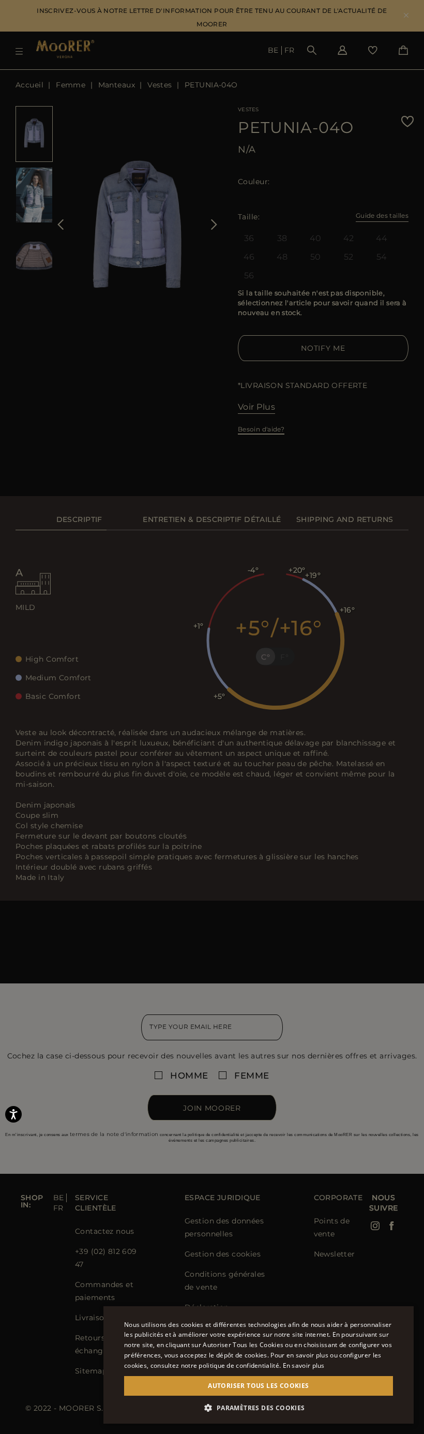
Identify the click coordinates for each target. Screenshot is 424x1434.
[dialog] (212, 717)
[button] (258, 1407)
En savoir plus (304, 1365)
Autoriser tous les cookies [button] (258, 1385)
